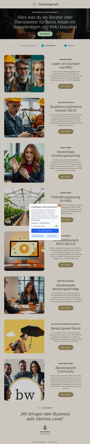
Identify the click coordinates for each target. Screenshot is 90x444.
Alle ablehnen (52, 236)
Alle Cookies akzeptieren (45, 231)
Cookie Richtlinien (44, 223)
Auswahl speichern (38, 236)
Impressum (34, 223)
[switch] (57, 226)
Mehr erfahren (35, 220)
